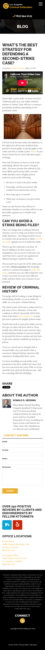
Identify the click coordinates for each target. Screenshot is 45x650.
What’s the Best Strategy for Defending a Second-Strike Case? (20, 54)
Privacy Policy (23, 645)
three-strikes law (25, 316)
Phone (6, 450)
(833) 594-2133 (24, 16)
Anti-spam (33, 645)
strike (33, 151)
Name (5, 442)
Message (7, 467)
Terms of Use (13, 645)
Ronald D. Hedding (17, 68)
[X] (22, 621)
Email (5, 459)
